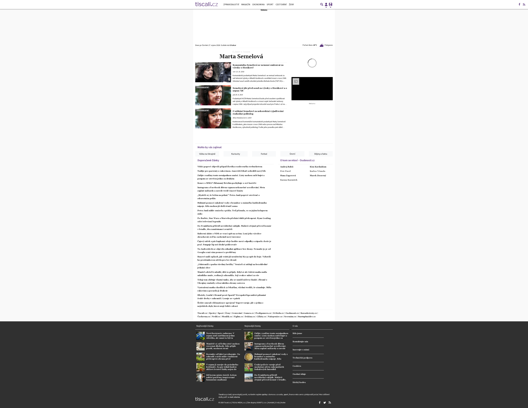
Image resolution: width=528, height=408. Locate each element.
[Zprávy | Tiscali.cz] (206, 4)
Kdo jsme (297, 333)
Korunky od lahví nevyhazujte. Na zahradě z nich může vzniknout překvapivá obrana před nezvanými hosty (223, 358)
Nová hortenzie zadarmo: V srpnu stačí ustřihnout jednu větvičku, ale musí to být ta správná (220, 337)
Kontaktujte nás (300, 341)
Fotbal (264, 153)
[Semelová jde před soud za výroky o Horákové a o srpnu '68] (213, 95)
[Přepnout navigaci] (326, 4)
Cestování (281, 4)
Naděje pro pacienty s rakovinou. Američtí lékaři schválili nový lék (231, 171)
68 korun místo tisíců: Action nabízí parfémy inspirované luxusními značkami (221, 377)
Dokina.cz (250, 317)
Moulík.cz (227, 317)
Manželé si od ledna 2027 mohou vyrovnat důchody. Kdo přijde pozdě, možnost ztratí (223, 346)
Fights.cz (238, 317)
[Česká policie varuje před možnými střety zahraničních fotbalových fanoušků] (248, 367)
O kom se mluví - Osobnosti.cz (297, 160)
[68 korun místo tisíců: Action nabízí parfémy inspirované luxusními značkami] (200, 378)
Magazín (245, 4)
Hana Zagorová (288, 175)
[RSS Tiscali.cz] (524, 4)
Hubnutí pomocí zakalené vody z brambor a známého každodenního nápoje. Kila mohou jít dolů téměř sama (271, 358)
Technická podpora (302, 358)
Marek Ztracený (318, 175)
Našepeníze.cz (275, 317)
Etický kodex (299, 382)
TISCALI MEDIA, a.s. (239, 402)
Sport (270, 4)
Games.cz (249, 313)
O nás (277, 402)
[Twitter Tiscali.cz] (325, 403)
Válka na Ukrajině (207, 153)
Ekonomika (258, 4)
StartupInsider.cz (307, 317)
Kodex (283, 402)
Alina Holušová (238, 118)
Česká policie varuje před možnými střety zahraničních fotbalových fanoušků (269, 367)
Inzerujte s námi (301, 350)
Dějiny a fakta (320, 153)
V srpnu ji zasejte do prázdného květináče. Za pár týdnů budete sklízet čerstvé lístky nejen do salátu (222, 368)
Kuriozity (235, 153)
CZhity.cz (261, 317)
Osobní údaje (299, 374)
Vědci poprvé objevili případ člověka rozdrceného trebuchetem (229, 166)
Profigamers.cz (263, 313)
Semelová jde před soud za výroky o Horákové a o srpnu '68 (260, 89)
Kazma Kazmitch (288, 180)
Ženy (291, 4)
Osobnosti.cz (292, 313)
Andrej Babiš (286, 167)
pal (234, 95)
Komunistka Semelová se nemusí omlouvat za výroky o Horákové (258, 66)
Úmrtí (292, 153)
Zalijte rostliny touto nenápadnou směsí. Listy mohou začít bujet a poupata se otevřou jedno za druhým (271, 337)
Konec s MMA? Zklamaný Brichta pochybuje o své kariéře (226, 183)
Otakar (233, 45)
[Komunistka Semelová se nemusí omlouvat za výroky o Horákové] (213, 72)
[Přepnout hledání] (322, 4)
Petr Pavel (285, 171)
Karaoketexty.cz (309, 313)
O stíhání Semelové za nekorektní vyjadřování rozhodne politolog (258, 112)
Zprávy (212, 313)
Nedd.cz (216, 317)
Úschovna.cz (203, 317)
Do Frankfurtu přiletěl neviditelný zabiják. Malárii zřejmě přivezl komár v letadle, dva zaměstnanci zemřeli (270, 379)
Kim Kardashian (318, 167)
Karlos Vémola (317, 171)
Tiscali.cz (202, 313)
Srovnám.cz (290, 317)
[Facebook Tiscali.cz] (519, 4)
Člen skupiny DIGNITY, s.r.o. (257, 402)
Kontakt (271, 402)
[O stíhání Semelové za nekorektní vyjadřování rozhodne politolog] (213, 118)
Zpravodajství (231, 4)
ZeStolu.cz (278, 313)
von (234, 72)
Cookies (297, 366)
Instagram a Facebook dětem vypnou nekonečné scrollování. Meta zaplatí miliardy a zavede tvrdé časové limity (270, 347)
